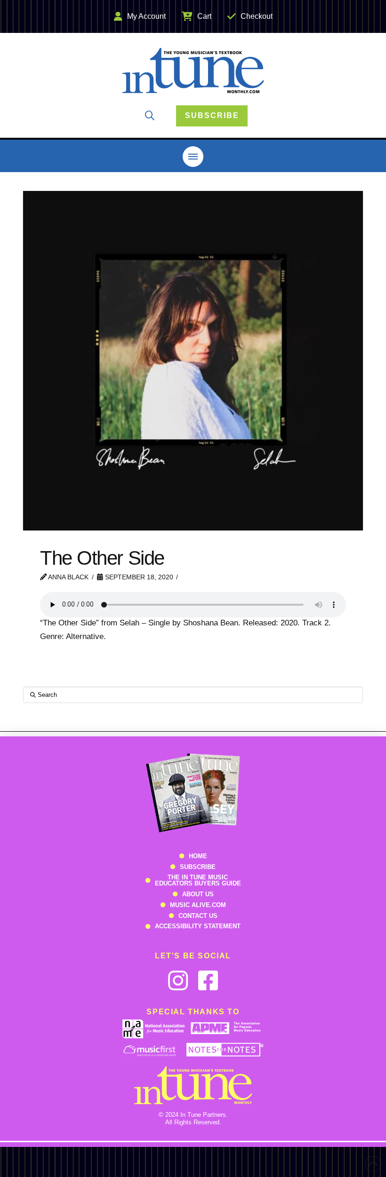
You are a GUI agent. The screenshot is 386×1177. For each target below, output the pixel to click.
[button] (149, 115)
